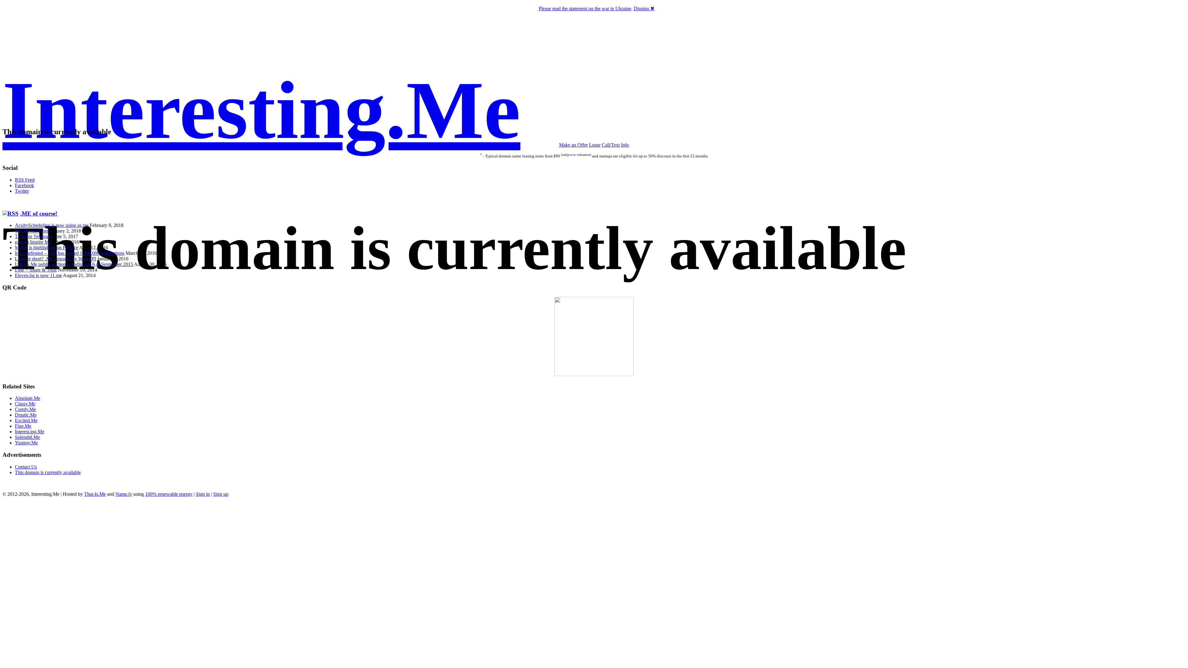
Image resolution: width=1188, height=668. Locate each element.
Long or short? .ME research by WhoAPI (55, 258)
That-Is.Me (95, 494)
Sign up (220, 494)
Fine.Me (23, 426)
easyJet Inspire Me (33, 242)
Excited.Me (26, 420)
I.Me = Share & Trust (36, 269)
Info (625, 145)
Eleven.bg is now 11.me (38, 275)
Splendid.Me (27, 437)
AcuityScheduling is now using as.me (51, 225)
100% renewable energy (168, 494)
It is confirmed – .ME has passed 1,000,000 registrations (69, 253)
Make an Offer (573, 145)
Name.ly (123, 494)
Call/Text (611, 145)
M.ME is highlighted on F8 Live (46, 247)
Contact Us (26, 466)
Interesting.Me (261, 110)
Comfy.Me (25, 409)
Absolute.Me (27, 398)
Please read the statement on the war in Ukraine (585, 8)
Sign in (203, 494)
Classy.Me (25, 403)
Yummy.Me (26, 442)
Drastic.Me (26, 414)
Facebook (24, 185)
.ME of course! (38, 213)
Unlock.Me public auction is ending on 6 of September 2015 (74, 264)
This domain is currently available (48, 472)
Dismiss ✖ (644, 8)
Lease (594, 145)
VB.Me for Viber (32, 230)
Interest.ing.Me (29, 431)
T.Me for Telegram (33, 236)
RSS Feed (25, 179)
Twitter (22, 191)
